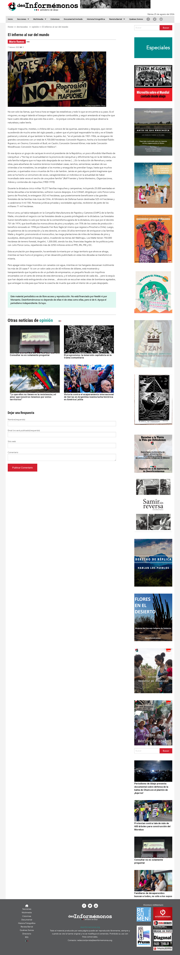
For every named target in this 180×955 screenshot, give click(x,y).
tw (155, 19)
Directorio (26, 933)
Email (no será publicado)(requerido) (24, 430)
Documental (26, 919)
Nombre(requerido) (16, 419)
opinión (35, 27)
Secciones (26, 909)
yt (161, 19)
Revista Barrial (115, 19)
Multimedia (38, 19)
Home (10, 27)
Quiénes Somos (136, 19)
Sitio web (12, 441)
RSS (26, 937)
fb (148, 19)
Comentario (13, 452)
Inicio (10, 19)
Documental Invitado (73, 19)
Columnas (54, 19)
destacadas (22, 27)
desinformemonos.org (90, 927)
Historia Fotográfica (96, 19)
